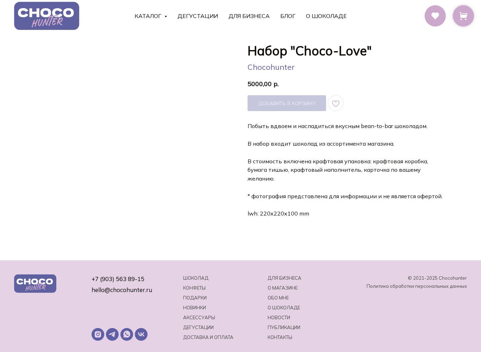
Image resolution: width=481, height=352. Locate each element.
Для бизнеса (249, 15)
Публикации (284, 327)
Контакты (280, 337)
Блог (287, 15)
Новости (279, 317)
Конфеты (194, 288)
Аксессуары (199, 317)
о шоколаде (284, 307)
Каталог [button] (149, 15)
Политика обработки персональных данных (417, 286)
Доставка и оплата (208, 337)
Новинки (194, 307)
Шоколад (195, 278)
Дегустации (197, 15)
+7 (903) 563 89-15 (118, 279)
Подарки (195, 298)
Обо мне (278, 298)
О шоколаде (326, 15)
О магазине (283, 288)
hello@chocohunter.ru (122, 289)
